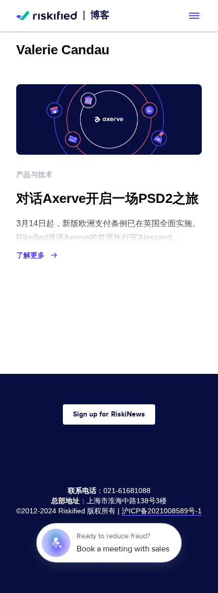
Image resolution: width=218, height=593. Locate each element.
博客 (100, 15)
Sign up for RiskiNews (109, 414)
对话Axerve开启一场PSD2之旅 (107, 198)
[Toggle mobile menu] (194, 16)
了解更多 (30, 255)
